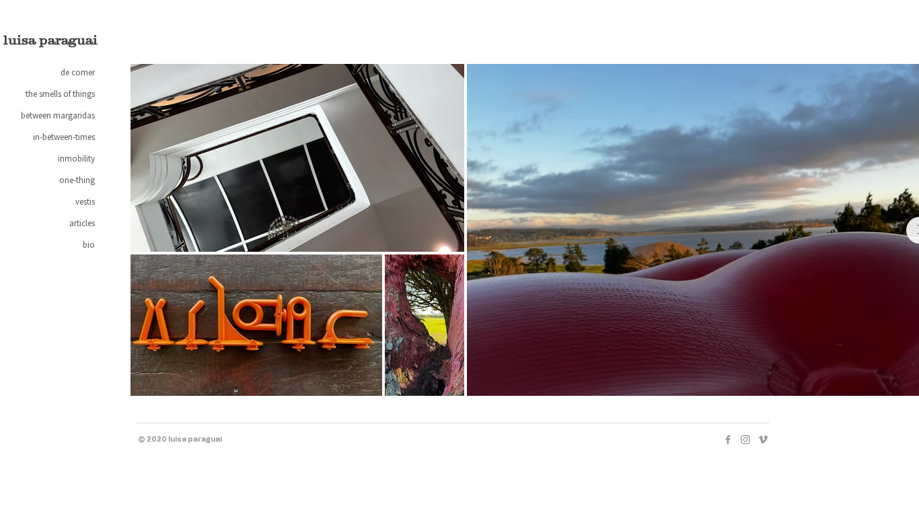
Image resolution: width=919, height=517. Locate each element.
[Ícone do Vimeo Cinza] (763, 440)
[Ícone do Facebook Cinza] (728, 440)
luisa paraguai (50, 39)
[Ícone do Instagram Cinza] (745, 440)
